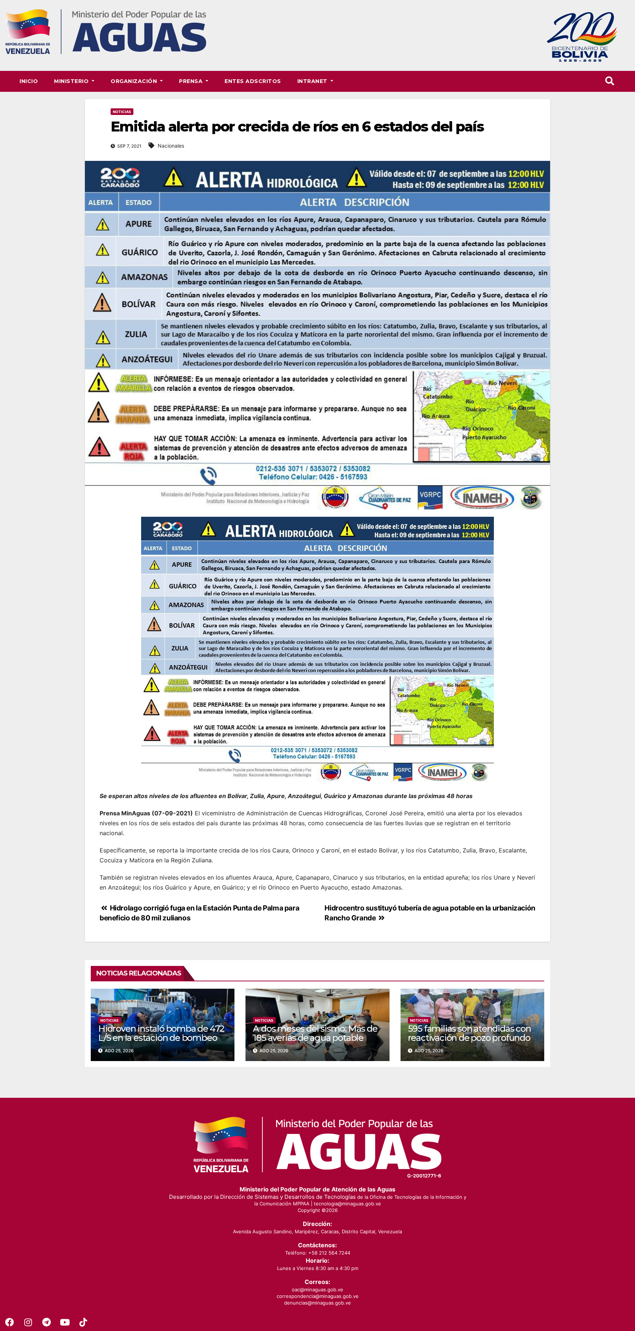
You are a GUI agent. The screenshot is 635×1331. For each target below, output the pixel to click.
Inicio (28, 81)
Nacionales (171, 146)
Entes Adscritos (253, 81)
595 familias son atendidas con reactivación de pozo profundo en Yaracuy (469, 1037)
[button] (609, 81)
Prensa (191, 81)
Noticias (122, 111)
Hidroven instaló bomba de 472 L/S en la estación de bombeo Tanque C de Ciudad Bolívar (161, 1037)
